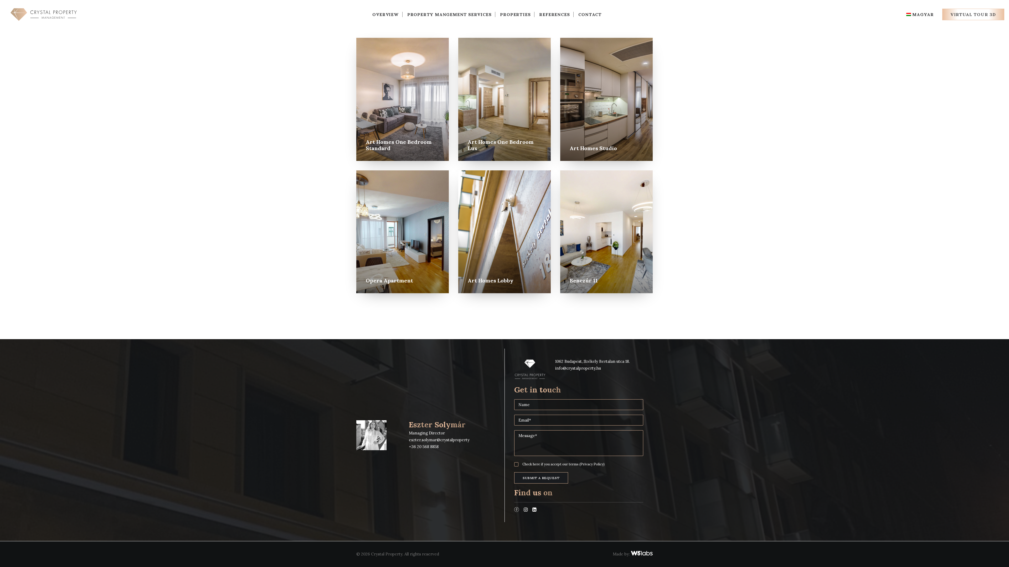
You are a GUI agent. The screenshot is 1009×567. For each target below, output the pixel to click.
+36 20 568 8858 (424, 446)
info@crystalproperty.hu (578, 368)
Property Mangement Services (449, 14)
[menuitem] (385, 14)
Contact (590, 14)
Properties (515, 14)
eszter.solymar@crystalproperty (439, 439)
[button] (516, 510)
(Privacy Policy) (592, 464)
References (554, 14)
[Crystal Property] (43, 14)
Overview (385, 14)
